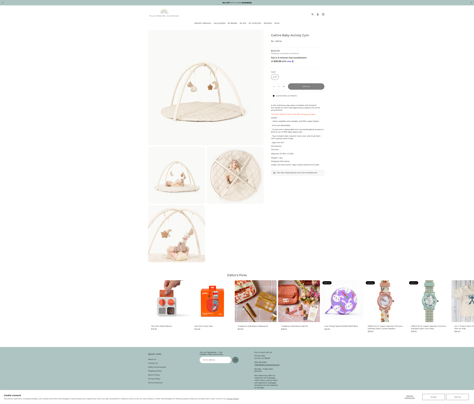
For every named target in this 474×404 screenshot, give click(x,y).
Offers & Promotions (157, 367)
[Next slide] (471, 2)
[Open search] (312, 14)
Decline (457, 397)
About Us (152, 359)
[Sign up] (235, 360)
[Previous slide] (2, 2)
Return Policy (154, 375)
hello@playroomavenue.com (267, 365)
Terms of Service (155, 383)
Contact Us (153, 363)
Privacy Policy (233, 399)
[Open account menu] (317, 14)
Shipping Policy (155, 371)
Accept (434, 397)
